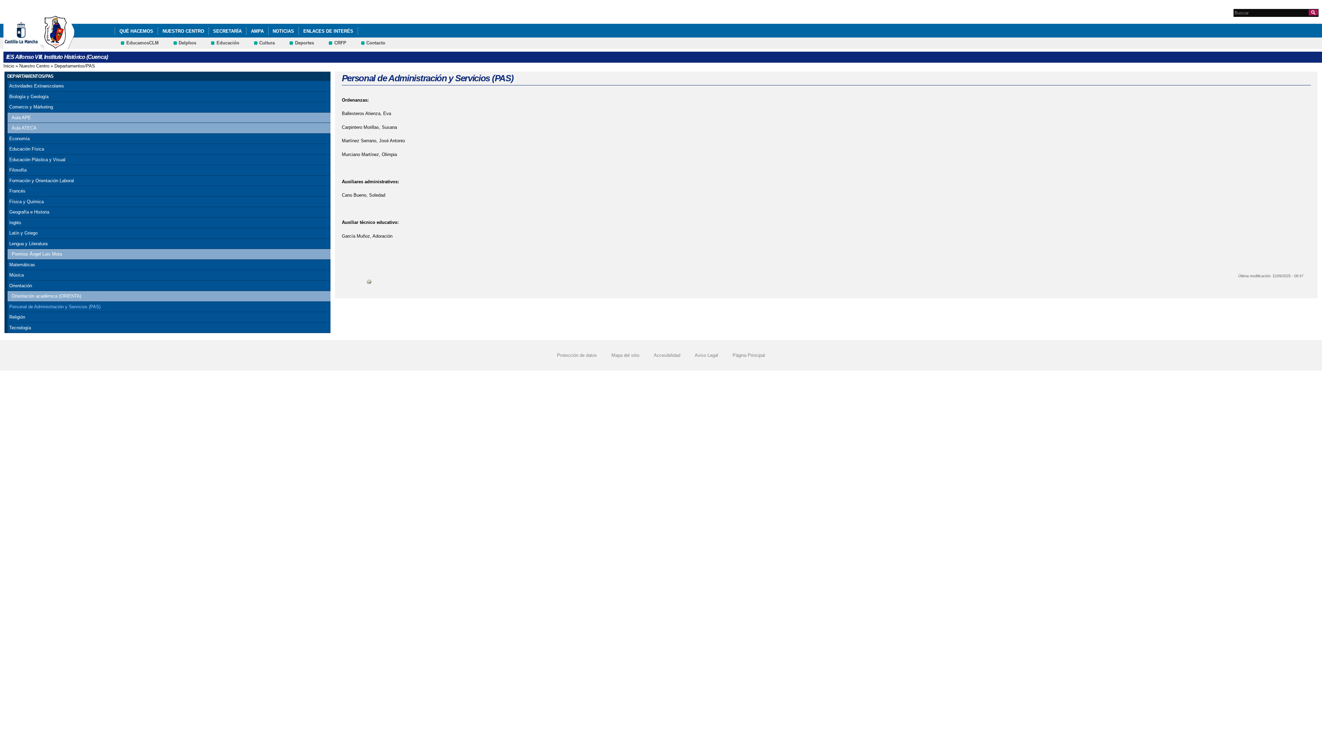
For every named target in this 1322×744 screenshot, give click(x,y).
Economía (19, 138)
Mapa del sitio (625, 355)
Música (16, 275)
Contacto (375, 42)
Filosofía (18, 170)
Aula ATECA (24, 128)
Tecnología (20, 327)
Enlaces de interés (328, 31)
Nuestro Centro (183, 31)
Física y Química (26, 201)
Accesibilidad (667, 355)
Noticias (283, 31)
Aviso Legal (706, 355)
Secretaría (227, 31)
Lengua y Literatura (28, 243)
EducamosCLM (142, 42)
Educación (228, 42)
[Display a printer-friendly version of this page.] (369, 281)
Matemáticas (22, 264)
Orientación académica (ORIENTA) (46, 296)
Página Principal (749, 355)
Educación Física (26, 149)
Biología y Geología (29, 96)
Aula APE (21, 117)
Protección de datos (577, 355)
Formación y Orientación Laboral (41, 180)
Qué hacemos (136, 31)
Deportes (304, 42)
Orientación (20, 285)
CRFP (340, 42)
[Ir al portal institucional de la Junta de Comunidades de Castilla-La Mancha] (29, 46)
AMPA (257, 31)
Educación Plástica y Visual (37, 159)
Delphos (187, 42)
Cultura (267, 42)
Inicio (8, 66)
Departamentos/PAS (74, 66)
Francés (17, 191)
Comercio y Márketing (31, 107)
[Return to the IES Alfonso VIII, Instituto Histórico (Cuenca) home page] (56, 46)
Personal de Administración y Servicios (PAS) (55, 306)
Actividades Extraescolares (36, 86)
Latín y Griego (23, 233)
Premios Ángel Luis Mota (37, 254)
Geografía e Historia (29, 212)
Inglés (15, 222)
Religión (17, 317)
